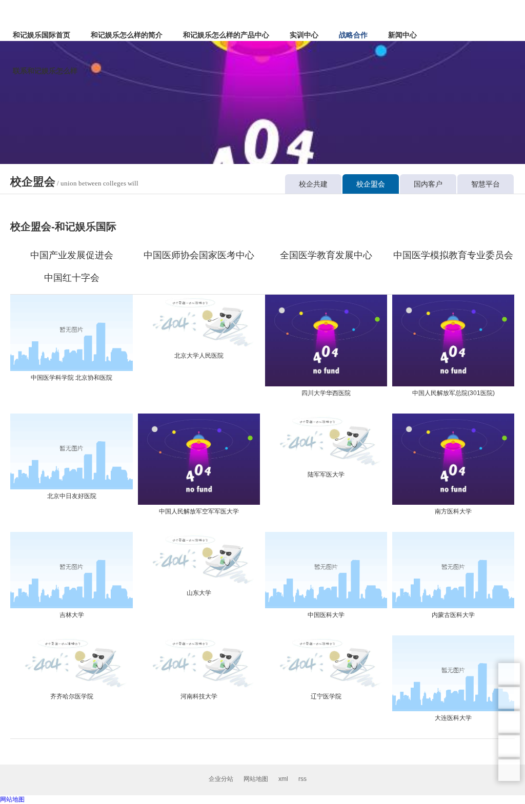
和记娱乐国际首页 (41, 35)
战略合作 (353, 35)
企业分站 (221, 778)
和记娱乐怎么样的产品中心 (226, 35)
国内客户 (428, 184)
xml (283, 778)
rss (302, 778)
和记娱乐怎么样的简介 (127, 35)
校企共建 (313, 184)
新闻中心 (402, 35)
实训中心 (304, 35)
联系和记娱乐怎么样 (45, 71)
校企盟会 (370, 184)
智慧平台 (485, 184)
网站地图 (256, 778)
